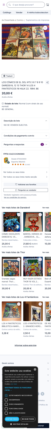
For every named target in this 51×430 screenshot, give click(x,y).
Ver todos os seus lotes (13, 172)
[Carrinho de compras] (47, 4)
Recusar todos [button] (28, 419)
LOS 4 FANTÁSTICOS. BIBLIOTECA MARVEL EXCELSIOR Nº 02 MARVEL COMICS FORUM (11, 325)
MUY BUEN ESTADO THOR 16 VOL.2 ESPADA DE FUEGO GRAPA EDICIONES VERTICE (32, 280)
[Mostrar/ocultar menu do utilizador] (3, 4)
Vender (19, 12)
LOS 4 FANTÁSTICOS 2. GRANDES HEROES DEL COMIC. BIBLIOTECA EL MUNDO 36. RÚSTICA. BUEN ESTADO (33, 325)
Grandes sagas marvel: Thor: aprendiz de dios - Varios (10, 280)
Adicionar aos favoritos (27, 184)
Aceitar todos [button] (12, 419)
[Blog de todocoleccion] (42, 394)
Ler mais (14, 384)
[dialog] (20, 397)
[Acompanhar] (45, 28)
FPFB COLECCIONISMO (13, 154)
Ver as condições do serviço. (15, 197)
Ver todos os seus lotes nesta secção (20, 177)
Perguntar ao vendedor (27, 190)
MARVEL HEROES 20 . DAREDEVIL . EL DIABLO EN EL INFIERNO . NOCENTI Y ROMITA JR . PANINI (32, 235)
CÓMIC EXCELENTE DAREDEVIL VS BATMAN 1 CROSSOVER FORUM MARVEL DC (11, 235)
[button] (25, 120)
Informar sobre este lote (25, 345)
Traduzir (9, 76)
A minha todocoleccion (37, 12)
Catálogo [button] (7, 12)
